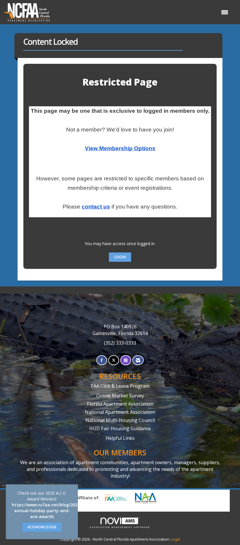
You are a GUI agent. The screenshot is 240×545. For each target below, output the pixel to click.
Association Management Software (120, 527)
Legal (175, 539)
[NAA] (148, 498)
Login (120, 256)
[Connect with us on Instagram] (125, 360)
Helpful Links (120, 438)
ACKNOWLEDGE (42, 527)
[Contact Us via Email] (138, 360)
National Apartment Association (120, 412)
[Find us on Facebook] (101, 360)
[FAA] (117, 498)
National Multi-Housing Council (120, 420)
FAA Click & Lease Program (120, 386)
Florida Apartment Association (120, 404)
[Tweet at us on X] (113, 360)
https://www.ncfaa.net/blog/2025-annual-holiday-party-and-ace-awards (46, 510)
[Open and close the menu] (142, 12)
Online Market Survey (120, 395)
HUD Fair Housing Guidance (120, 428)
